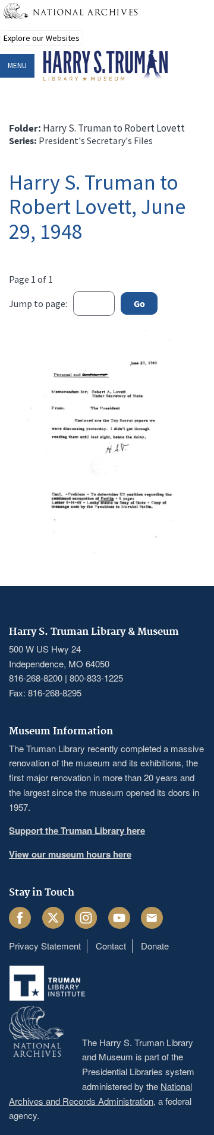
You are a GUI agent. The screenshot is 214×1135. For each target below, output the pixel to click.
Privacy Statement (45, 945)
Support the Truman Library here (77, 830)
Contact (111, 945)
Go (139, 303)
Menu (17, 65)
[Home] (105, 66)
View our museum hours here (70, 854)
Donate (155, 945)
